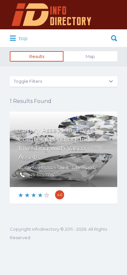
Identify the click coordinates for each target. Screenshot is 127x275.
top (23, 38)
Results (36, 56)
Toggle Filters (28, 81)
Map (90, 56)
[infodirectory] (51, 14)
